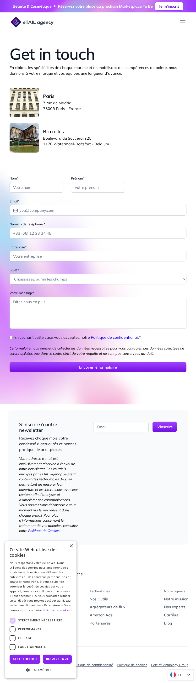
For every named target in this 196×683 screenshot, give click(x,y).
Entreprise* (18, 247)
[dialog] (40, 609)
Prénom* (77, 178)
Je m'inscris (169, 6)
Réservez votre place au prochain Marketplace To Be (105, 6)
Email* (14, 201)
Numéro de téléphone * (27, 224)
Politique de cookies (132, 665)
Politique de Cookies (44, 531)
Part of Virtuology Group (169, 665)
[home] (32, 22)
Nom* (14, 178)
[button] (181, 22)
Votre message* (22, 293)
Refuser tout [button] (57, 659)
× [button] (71, 546)
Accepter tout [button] (25, 659)
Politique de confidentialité (114, 337)
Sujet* (14, 270)
